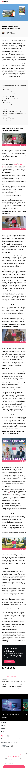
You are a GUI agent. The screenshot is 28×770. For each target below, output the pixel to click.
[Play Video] (3, 145)
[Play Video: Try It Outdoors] (14, 335)
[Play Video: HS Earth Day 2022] (14, 138)
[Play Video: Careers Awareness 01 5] (14, 222)
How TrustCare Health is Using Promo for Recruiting (13, 92)
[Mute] (20, 145)
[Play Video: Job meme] (14, 449)
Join (14, 766)
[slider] (12, 145)
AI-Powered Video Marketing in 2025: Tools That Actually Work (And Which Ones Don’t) (10, 716)
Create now (9, 661)
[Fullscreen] (25, 145)
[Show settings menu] (22, 145)
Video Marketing (5, 713)
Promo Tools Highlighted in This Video (11, 90)
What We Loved (6, 89)
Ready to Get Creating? (7, 120)
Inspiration (6, 24)
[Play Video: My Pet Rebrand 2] (14, 542)
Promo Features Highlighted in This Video (12, 96)
